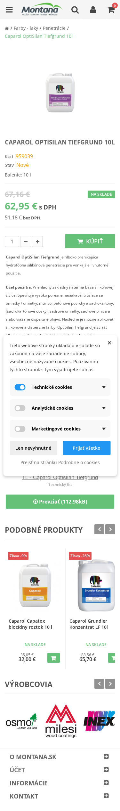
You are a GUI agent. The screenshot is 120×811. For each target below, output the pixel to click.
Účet (17, 770)
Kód (9, 156)
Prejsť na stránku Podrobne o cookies (60, 462)
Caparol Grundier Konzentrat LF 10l (88, 624)
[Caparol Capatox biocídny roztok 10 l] (35, 585)
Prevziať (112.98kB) (62, 501)
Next (110, 529)
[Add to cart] (53, 658)
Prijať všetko (86, 448)
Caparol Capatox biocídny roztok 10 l (30, 624)
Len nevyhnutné (33, 448)
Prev (99, 529)
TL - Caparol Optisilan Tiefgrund (60, 477)
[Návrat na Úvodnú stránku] (7, 28)
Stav (9, 165)
